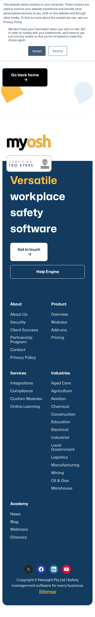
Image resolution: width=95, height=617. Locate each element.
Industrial (60, 438)
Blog (14, 522)
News (15, 514)
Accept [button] (36, 51)
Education (60, 422)
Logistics (59, 457)
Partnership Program (21, 340)
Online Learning (25, 407)
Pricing (57, 338)
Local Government (63, 447)
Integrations (21, 383)
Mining (57, 473)
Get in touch (29, 252)
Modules (59, 322)
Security (18, 322)
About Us (19, 314)
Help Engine (47, 272)
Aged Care (61, 383)
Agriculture (61, 391)
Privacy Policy (23, 358)
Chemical (60, 407)
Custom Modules (26, 399)
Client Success (24, 330)
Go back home (25, 77)
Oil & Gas (60, 481)
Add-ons (59, 330)
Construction (63, 414)
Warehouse (61, 488)
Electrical (59, 430)
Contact (17, 350)
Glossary (18, 537)
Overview (59, 314)
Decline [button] (58, 51)
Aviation (58, 399)
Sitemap (47, 592)
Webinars (19, 529)
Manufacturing (65, 465)
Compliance (21, 391)
